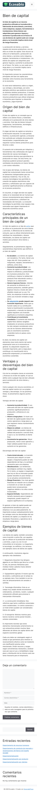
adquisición (14, 301)
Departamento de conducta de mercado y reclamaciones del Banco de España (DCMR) (18, 750)
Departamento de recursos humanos (16, 745)
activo (28, 226)
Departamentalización (10, 756)
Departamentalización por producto (15, 759)
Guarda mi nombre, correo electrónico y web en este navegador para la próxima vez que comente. (19, 709)
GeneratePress (28, 789)
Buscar (29, 729)
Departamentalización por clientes (15, 762)
